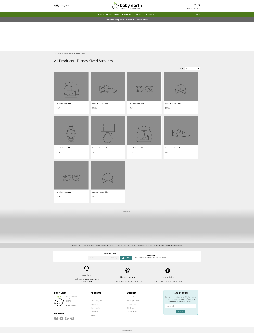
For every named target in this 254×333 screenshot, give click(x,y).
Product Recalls (132, 312)
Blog (108, 14)
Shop (116, 14)
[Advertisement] (127, 37)
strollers (137, 257)
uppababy (155, 257)
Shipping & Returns (133, 300)
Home (100, 14)
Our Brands (149, 14)
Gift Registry (127, 14)
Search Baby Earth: (109, 253)
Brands (182, 69)
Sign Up (180, 311)
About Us (94, 297)
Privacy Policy (131, 304)
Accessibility (94, 312)
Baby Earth (129, 330)
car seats (149, 257)
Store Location (95, 308)
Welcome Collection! (186, 301)
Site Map (93, 315)
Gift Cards (130, 308)
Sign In (198, 14)
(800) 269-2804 (194, 9)
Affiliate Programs (96, 300)
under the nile (162, 257)
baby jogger (143, 257)
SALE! (138, 14)
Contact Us (94, 304)
